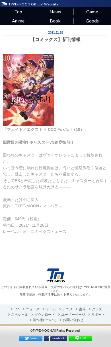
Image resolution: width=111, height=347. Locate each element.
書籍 (82, 309)
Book (55, 20)
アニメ (67, 309)
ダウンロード (44, 315)
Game (92, 11)
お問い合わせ (73, 320)
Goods (92, 20)
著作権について (45, 320)
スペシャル (19, 315)
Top (18, 11)
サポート (98, 315)
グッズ (97, 309)
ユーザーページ (73, 315)
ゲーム (51, 309)
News (55, 11)
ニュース (33, 309)
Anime (18, 20)
